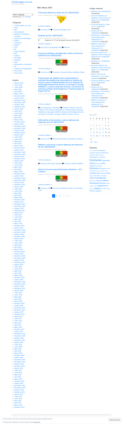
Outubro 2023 (19, 156)
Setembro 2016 (19, 340)
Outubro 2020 (19, 234)
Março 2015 (18, 379)
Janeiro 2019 (18, 280)
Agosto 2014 (18, 394)
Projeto (95, 186)
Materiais (76, 72)
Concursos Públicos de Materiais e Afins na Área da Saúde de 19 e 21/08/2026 (100, 55)
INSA (16, 62)
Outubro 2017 (19, 312)
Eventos (17, 56)
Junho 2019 (18, 269)
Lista (69, 30)
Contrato (98, 163)
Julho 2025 (18, 111)
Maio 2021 (17, 219)
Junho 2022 (18, 191)
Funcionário (71, 139)
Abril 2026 (18, 91)
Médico (80, 163)
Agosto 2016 (18, 342)
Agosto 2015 (18, 368)
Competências (101, 157)
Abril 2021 (17, 221)
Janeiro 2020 (18, 254)
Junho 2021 (18, 217)
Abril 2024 (18, 143)
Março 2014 (18, 405)
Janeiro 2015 (18, 383)
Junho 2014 (18, 398)
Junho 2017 (18, 321)
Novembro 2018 (19, 284)
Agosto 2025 (18, 109)
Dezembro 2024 (19, 126)
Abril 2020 (18, 247)
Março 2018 (18, 301)
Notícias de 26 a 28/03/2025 (50, 35)
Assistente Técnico (95, 155)
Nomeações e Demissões (23, 64)
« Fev (91, 142)
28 (103, 136)
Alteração (92, 152)
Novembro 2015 (19, 362)
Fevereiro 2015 (19, 381)
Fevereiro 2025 (19, 122)
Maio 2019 (17, 271)
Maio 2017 (17, 323)
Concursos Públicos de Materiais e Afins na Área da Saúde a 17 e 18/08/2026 (100, 67)
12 (97, 129)
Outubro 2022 (19, 182)
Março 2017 (18, 327)
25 (94, 136)
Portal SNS (18, 71)
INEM (106, 171)
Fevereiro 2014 (19, 407)
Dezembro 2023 (19, 152)
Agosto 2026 (18, 83)
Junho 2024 (18, 139)
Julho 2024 (18, 137)
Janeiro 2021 (18, 228)
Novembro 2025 (20, 102)
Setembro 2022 (19, 184)
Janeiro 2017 (18, 331)
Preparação (50, 112)
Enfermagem (98, 166)
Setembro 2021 (19, 210)
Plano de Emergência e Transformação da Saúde (66, 110)
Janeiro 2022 (18, 202)
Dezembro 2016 (19, 334)
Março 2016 (18, 353)
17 (91, 132)
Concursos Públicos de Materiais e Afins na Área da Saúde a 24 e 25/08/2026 (100, 18)
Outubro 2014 (19, 390)
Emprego (63, 30)
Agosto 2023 (18, 161)
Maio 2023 (18, 167)
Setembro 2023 (19, 158)
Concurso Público (66, 72)
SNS (101, 188)
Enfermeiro (63, 139)
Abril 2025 (18, 117)
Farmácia (108, 168)
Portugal (91, 186)
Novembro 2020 (20, 232)
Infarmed (17, 60)
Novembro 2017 (19, 310)
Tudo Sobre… (18, 73)
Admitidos (102, 150)
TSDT (108, 188)
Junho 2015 (18, 372)
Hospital (102, 171)
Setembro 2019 (19, 262)
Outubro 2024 (19, 130)
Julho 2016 (18, 344)
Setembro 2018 (19, 288)
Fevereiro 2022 (19, 200)
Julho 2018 (18, 293)
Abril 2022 (18, 195)
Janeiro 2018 (18, 305)
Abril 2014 (17, 403)
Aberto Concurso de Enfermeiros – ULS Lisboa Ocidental (100, 76)
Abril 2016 (17, 351)
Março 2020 (18, 249)
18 (94, 132)
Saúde (82, 72)
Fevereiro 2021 (19, 226)
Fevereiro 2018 (19, 303)
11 (93, 129)
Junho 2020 (18, 243)
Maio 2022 (18, 193)
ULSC (40, 190)
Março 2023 (18, 171)
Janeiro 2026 (18, 98)
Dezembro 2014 (19, 385)
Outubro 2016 (19, 338)
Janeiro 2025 (18, 124)
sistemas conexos (67, 114)
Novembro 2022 (20, 180)
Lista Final (94, 178)
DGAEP (16, 45)
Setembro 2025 (19, 107)
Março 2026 (18, 94)
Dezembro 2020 (19, 230)
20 (100, 132)
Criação (65, 108)
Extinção (72, 108)
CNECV (16, 40)
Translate (27, 17)
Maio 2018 (17, 297)
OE (15, 66)
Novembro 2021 (19, 206)
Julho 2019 (18, 267)
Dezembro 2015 (19, 360)
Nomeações (94, 183)
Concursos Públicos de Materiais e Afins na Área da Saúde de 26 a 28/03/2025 (60, 54)
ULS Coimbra (78, 188)
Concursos (18, 43)
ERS (15, 53)
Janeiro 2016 (18, 357)
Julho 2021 (18, 215)
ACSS (16, 27)
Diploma (56, 139)
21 (103, 132)
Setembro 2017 (19, 314)
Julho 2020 (18, 241)
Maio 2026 (18, 89)
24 (91, 136)
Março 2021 (18, 223)
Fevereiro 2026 (19, 96)
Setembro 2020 (19, 236)
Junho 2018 (18, 295)
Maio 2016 (17, 349)
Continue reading (45, 26)
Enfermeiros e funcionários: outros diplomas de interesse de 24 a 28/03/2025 (58, 121)
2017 (91, 150)
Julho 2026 (18, 85)
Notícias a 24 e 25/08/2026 (100, 11)
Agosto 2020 (18, 238)
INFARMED (93, 173)
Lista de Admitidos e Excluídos (98, 175)
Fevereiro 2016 (19, 355)
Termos (76, 114)
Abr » (96, 142)
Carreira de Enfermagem (22, 38)
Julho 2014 (18, 396)
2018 (93, 150)
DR (15, 49)
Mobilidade (99, 180)
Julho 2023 (18, 163)
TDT (104, 188)
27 (100, 136)
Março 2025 (18, 120)
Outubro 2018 (19, 286)
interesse (79, 139)
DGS (15, 47)
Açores (102, 155)
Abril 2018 (17, 299)
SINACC (58, 112)
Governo (98, 171)
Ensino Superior (19, 51)
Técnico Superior (95, 191)
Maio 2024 (18, 141)
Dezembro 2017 (19, 308)
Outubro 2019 (19, 260)
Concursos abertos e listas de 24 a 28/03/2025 (58, 13)
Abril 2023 (18, 169)
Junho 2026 (18, 87)
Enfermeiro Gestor (66, 188)
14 (103, 129)
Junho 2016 (18, 347)
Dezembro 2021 (19, 204)
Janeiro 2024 (18, 150)
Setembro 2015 (19, 366)
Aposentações (19, 32)
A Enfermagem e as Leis (22, 2)
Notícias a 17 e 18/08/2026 (100, 61)
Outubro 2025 (19, 104)
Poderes (108, 183)
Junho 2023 (18, 165)
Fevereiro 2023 (19, 174)
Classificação (94, 157)
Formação (17, 58)
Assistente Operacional (102, 152)
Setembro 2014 (19, 392)
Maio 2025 (18, 115)
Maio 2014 (17, 401)
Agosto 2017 (18, 316)
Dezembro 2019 (19, 256)
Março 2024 (18, 146)
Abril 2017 (17, 325)
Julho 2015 (18, 370)
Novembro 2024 (20, 128)
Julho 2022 (18, 189)
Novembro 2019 (19, 258)
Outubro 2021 (19, 208)
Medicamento (93, 180)
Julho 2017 (18, 318)
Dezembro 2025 (19, 100)
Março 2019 (18, 275)
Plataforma (42, 112)
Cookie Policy (36, 422)
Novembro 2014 (19, 388)
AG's (15, 30)
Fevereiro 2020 (19, 251)
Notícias (67, 47)
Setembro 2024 (19, 133)
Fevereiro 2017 (19, 329)
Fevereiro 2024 (19, 148)
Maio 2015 (17, 375)
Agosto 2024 (18, 135)
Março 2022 (18, 197)
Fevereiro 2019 (19, 277)
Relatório (92, 188)
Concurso (56, 30)
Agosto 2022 (18, 187)
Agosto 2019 (18, 264)
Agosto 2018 (18, 290)
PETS (47, 110)
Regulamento (103, 186)
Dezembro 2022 (19, 178)
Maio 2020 (18, 245)
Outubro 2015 (19, 364)
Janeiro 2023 (18, 176)
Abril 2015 (17, 377)
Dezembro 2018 (19, 282)
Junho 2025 (18, 113)
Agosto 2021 (18, 213)
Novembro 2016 (19, 336)
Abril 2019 (17, 273)
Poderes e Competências (22, 69)
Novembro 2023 (20, 154)
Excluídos (102, 168)
